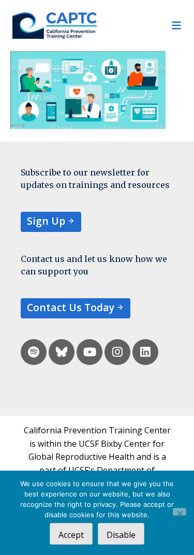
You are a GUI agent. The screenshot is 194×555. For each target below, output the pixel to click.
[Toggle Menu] (139, 25)
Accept (71, 535)
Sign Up (46, 221)
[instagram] (117, 352)
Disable (121, 535)
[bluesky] (61, 352)
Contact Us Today (70, 307)
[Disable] (179, 512)
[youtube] (89, 352)
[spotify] (34, 352)
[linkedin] (145, 352)
